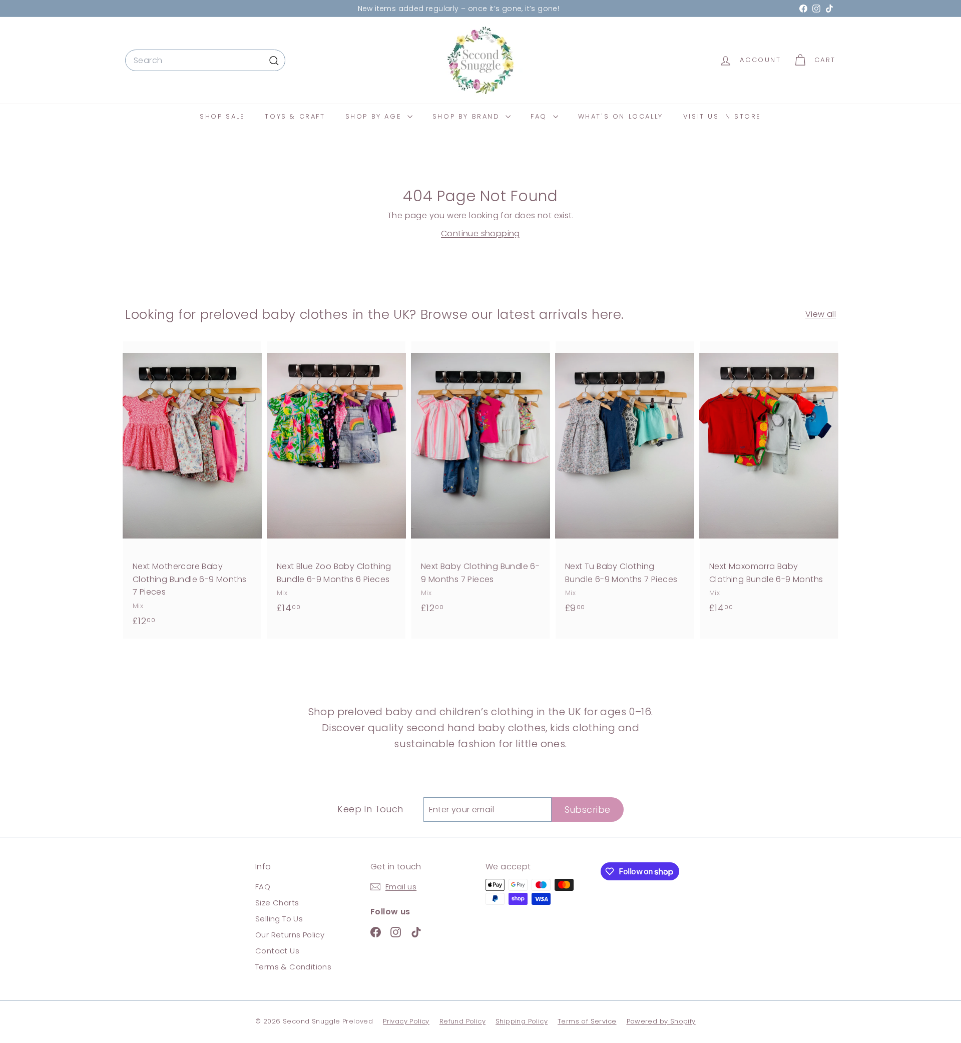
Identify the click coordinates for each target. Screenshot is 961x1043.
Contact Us (277, 950)
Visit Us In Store (722, 116)
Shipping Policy (522, 1021)
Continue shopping (480, 233)
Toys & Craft (295, 116)
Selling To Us (279, 918)
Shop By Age (375, 116)
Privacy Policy (406, 1021)
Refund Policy (462, 1021)
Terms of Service (587, 1021)
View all (820, 314)
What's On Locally (620, 116)
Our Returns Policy (289, 934)
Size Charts (277, 902)
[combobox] (205, 61)
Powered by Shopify (661, 1021)
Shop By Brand (467, 116)
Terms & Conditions (293, 966)
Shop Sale (222, 116)
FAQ (540, 116)
